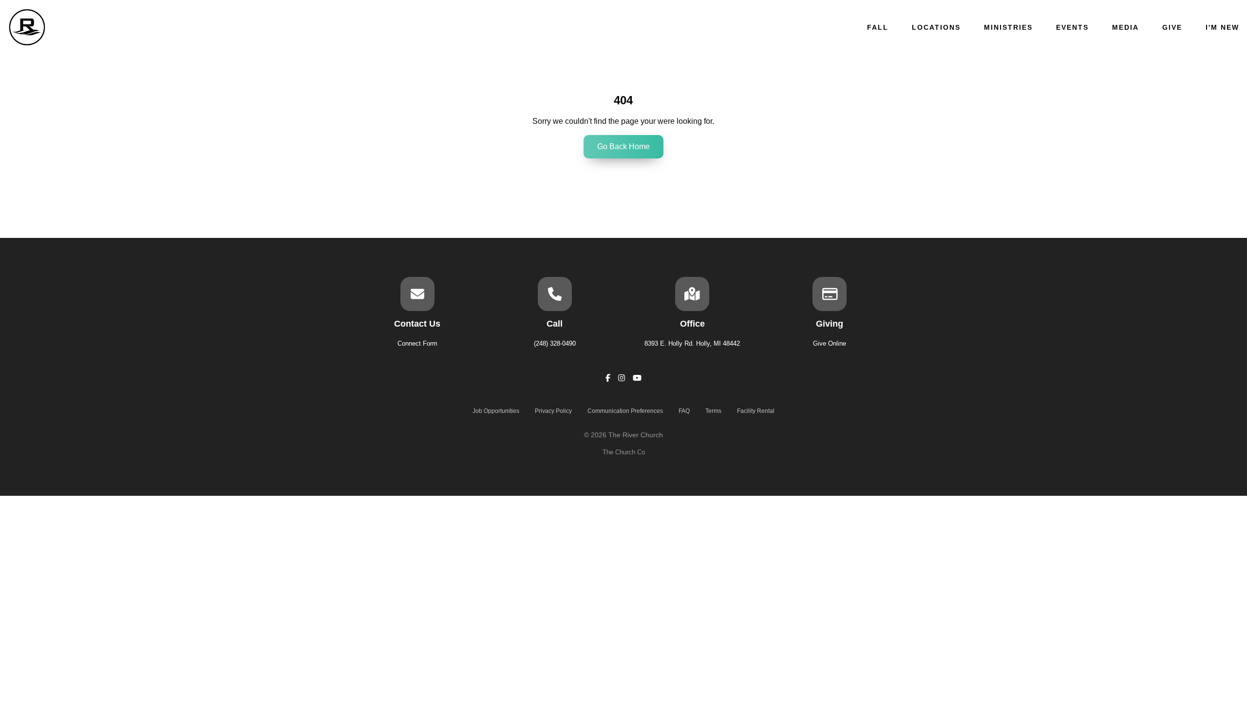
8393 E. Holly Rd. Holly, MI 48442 (692, 343)
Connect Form (417, 343)
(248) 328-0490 (555, 343)
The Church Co (624, 452)
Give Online (829, 343)
